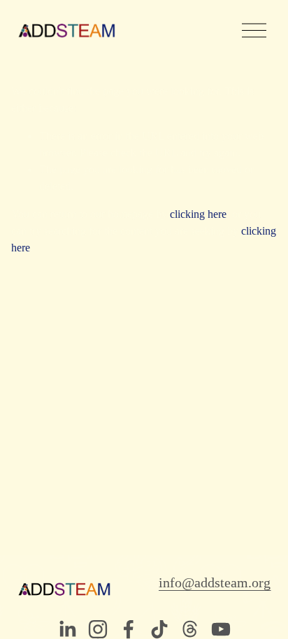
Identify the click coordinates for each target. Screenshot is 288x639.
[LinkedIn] (67, 629)
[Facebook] (128, 629)
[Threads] (190, 629)
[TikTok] (159, 629)
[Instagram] (98, 629)
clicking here (198, 214)
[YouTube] (221, 629)
